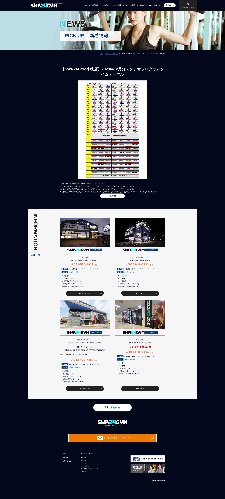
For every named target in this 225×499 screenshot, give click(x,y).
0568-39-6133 (141, 264)
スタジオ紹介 (130, 5)
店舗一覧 (171, 5)
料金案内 (106, 5)
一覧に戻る (112, 196)
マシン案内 (117, 5)
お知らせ (65, 457)
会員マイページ (188, 7)
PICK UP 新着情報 (111, 53)
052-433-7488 (86, 359)
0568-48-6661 (141, 351)
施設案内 (95, 5)
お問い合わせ (67, 461)
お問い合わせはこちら (118, 438)
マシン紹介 (84, 463)
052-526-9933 (86, 264)
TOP (85, 5)
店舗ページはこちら (85, 293)
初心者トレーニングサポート (150, 5)
